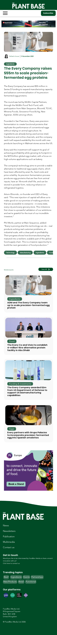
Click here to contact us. (11, 563)
